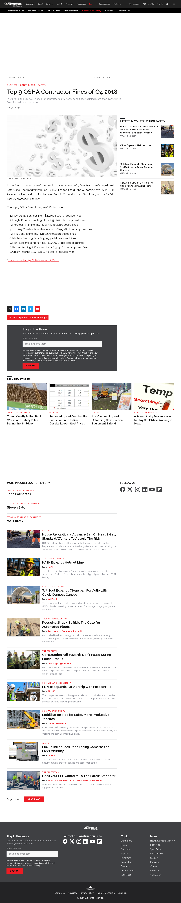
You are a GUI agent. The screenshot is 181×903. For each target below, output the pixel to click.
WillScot (52, 599)
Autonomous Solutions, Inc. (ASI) (65, 631)
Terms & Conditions (105, 893)
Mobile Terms (52, 361)
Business (12, 85)
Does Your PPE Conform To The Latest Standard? (79, 776)
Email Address (30, 338)
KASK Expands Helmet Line (135, 145)
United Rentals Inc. (58, 723)
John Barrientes (19, 494)
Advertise (72, 893)
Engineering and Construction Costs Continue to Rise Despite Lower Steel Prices (68, 420)
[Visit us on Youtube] (152, 489)
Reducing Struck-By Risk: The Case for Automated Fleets (137, 184)
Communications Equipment (56, 683)
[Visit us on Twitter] (130, 489)
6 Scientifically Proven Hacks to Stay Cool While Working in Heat (153, 420)
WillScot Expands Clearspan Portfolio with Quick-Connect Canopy (136, 167)
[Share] (16, 309)
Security (46, 743)
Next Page (33, 799)
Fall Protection (50, 651)
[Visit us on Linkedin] (144, 489)
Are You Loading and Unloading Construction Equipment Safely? (107, 420)
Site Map (122, 893)
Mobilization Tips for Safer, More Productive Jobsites (75, 717)
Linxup (51, 755)
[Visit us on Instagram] (137, 489)
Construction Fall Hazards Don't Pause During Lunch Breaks (76, 657)
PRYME (51, 691)
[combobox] (48, 77)
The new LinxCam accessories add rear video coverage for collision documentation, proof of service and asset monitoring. (76, 761)
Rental (95, 413)
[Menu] (174, 4)
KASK (50, 567)
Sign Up (30, 365)
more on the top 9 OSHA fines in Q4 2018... (33, 260)
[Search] (167, 4)
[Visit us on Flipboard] (159, 489)
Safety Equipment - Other (20, 490)
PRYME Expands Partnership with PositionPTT (76, 687)
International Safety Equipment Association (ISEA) (74, 780)
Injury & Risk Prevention (54, 619)
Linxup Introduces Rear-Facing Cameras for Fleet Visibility (75, 749)
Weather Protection (53, 587)
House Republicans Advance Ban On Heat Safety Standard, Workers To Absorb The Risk (139, 129)
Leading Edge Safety (59, 663)
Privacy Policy (69, 361)
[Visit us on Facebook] (122, 489)
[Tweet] (30, 309)
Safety (45, 531)
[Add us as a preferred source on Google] (37, 309)
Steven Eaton (17, 507)
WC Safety (15, 521)
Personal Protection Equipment (24, 504)
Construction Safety (33, 85)
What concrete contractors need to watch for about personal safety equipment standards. (76, 786)
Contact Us (59, 893)
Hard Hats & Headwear (53, 559)
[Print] (9, 309)
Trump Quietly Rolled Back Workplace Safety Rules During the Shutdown (24, 420)
